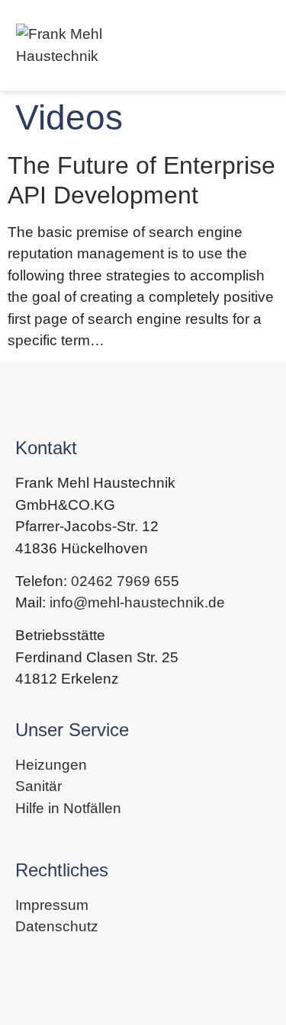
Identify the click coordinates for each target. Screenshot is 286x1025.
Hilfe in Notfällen (68, 808)
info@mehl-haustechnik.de (137, 602)
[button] (256, 46)
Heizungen (51, 765)
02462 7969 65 (121, 581)
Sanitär (38, 786)
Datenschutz (56, 926)
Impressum (51, 905)
